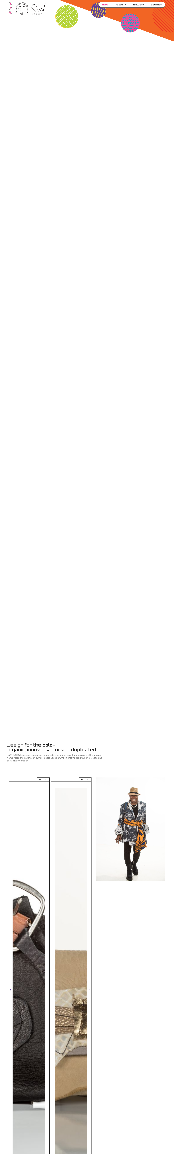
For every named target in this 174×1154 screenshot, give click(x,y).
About (119, 5)
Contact (156, 5)
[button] (10, 990)
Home (105, 5)
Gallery (138, 5)
